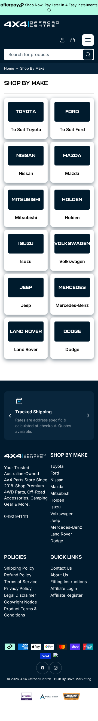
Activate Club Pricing (49, 420)
